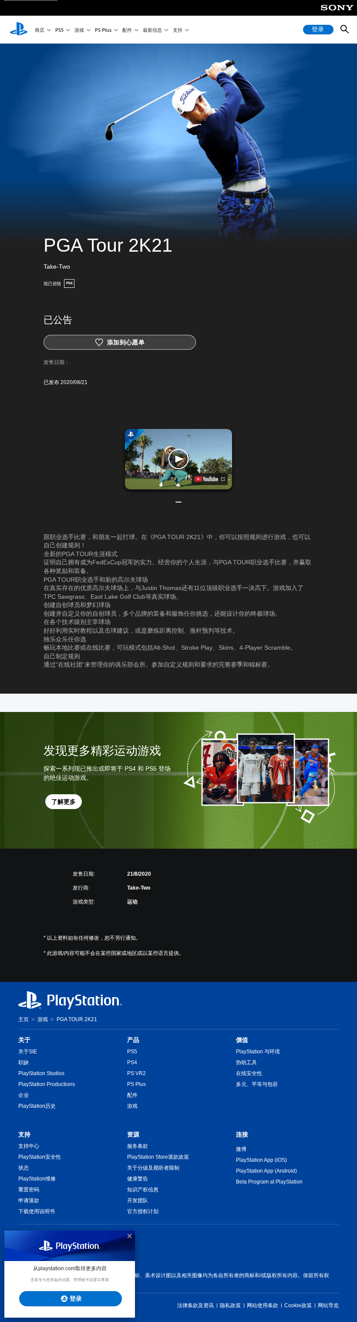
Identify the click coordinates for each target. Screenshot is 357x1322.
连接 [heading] (242, 1134)
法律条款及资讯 (195, 1305)
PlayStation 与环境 (258, 1052)
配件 (127, 30)
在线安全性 (249, 1073)
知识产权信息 (142, 1190)
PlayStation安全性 (39, 1157)
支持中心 (28, 1146)
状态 (23, 1168)
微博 (241, 1149)
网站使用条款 (262, 1305)
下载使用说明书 (36, 1211)
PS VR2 (136, 1073)
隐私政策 (230, 1305)
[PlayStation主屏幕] (19, 29)
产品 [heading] (133, 1039)
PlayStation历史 (37, 1106)
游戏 (79, 30)
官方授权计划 (142, 1211)
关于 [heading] (24, 1039)
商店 (39, 30)
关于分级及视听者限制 (153, 1168)
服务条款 (137, 1146)
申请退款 (28, 1200)
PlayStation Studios (41, 1073)
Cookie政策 (298, 1305)
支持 (177, 30)
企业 (23, 1095)
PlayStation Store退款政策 (158, 1157)
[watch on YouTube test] (210, 479)
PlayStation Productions (46, 1084)
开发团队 (137, 1200)
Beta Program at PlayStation (269, 1182)
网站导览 (328, 1305)
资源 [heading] (133, 1134)
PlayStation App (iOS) (261, 1160)
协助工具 (246, 1062)
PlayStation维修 (37, 1179)
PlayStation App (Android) (266, 1171)
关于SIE (27, 1052)
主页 (23, 1019)
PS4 (132, 1062)
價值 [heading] (242, 1039)
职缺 (23, 1062)
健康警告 (137, 1179)
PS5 (59, 30)
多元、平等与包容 (257, 1084)
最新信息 (152, 30)
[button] (178, 459)
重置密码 (28, 1190)
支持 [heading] (24, 1134)
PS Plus (103, 30)
